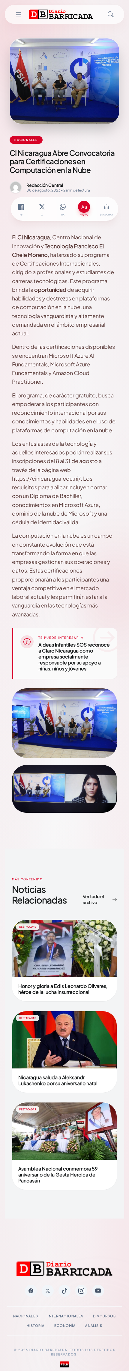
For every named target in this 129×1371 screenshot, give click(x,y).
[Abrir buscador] (111, 14)
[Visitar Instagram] (81, 1291)
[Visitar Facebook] (31, 1291)
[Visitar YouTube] (98, 1291)
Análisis (93, 1325)
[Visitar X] (48, 1291)
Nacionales (25, 1316)
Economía (65, 1325)
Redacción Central (44, 185)
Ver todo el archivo (93, 899)
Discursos (104, 1316)
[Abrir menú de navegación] (18, 14)
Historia (36, 1325)
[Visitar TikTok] (64, 1291)
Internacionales (66, 1316)
